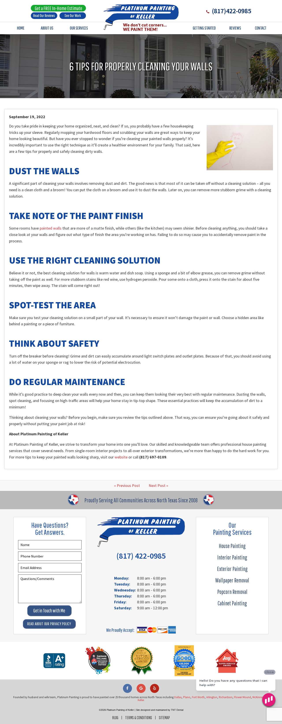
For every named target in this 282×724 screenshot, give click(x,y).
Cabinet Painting (232, 603)
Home (20, 27)
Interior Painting (232, 557)
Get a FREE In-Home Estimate (58, 8)
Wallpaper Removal (232, 580)
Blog (115, 717)
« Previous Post (127, 485)
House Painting (232, 546)
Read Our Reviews (44, 15)
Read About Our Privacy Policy (49, 623)
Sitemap (164, 717)
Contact (260, 27)
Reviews (235, 27)
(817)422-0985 (231, 10)
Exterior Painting (232, 568)
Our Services (79, 27)
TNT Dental (177, 710)
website (121, 457)
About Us (47, 27)
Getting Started (204, 27)
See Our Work (73, 15)
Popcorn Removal (232, 591)
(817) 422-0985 (141, 556)
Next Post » (158, 485)
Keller (141, 700)
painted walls (50, 228)
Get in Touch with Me (49, 611)
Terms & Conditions (138, 717)
